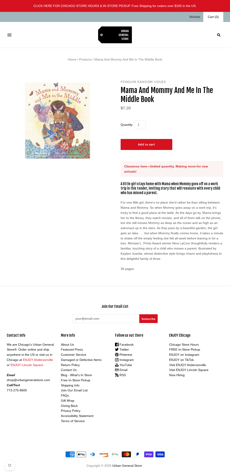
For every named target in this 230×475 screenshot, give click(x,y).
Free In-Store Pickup (75, 380)
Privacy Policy (70, 410)
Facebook (126, 344)
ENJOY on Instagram (184, 354)
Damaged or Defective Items (81, 360)
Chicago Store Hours (184, 344)
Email (123, 370)
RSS (122, 375)
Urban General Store (127, 465)
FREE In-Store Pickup (184, 349)
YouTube (125, 365)
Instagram (126, 360)
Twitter (124, 349)
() (213, 17)
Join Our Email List (74, 390)
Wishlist (194, 17)
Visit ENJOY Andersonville (187, 365)
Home (72, 59)
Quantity (127, 124)
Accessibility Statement (77, 416)
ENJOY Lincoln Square (27, 365)
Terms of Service (73, 421)
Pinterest (125, 354)
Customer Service (73, 354)
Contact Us (69, 370)
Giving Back (69, 406)
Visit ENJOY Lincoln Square (188, 370)
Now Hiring (177, 375)
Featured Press (72, 349)
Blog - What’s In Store (76, 375)
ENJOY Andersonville (38, 360)
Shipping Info (70, 385)
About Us (67, 344)
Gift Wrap (67, 400)
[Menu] (9, 35)
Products (85, 59)
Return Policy (70, 365)
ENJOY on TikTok (181, 360)
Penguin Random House (143, 82)
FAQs (65, 395)
